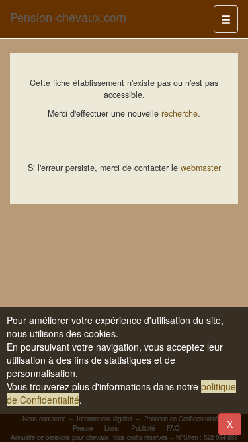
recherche (179, 113)
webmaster (201, 168)
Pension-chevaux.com (68, 16)
